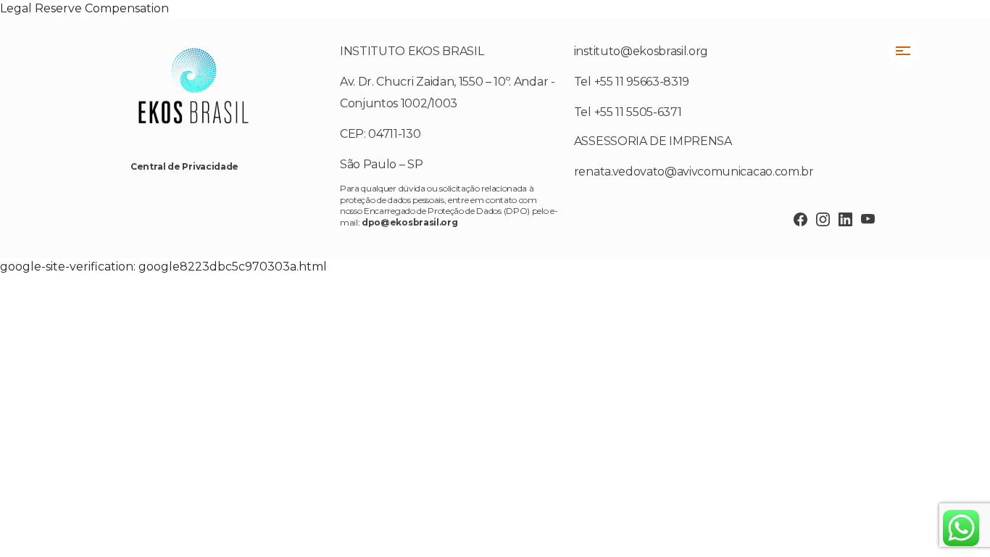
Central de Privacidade (184, 166)
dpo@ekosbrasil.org (409, 222)
